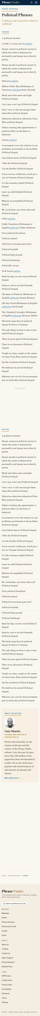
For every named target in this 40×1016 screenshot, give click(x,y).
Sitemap (5, 1002)
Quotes (4, 931)
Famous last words (9, 926)
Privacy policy (7, 985)
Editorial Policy (7, 966)
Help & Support (7, 958)
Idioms (4, 918)
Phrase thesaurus (14, 875)
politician (16, 90)
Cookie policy (7, 980)
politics (28, 43)
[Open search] (32, 2)
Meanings (5, 913)
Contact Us (6, 953)
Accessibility (6, 989)
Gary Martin (12, 731)
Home (4, 875)
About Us (5, 945)
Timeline (5, 949)
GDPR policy (6, 976)
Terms (4, 998)
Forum (4, 935)
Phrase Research (8, 962)
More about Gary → (12, 778)
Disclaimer (6, 993)
